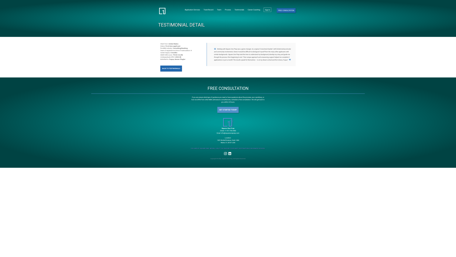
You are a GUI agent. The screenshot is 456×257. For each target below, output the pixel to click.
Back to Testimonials (171, 68)
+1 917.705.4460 (230, 131)
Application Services (192, 10)
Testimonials (239, 10)
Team (219, 10)
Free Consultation (286, 10)
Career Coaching (254, 10)
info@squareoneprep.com (230, 133)
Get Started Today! (228, 110)
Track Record (208, 10)
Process (228, 10)
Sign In (267, 10)
